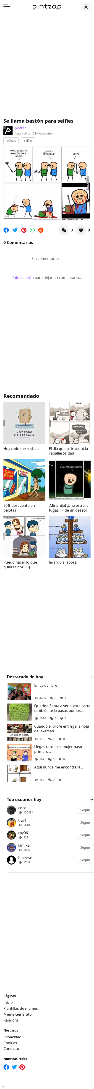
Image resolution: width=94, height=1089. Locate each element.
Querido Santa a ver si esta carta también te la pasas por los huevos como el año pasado (62, 708)
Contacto (11, 1048)
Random (10, 1020)
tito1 (22, 820)
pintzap (20, 128)
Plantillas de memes (20, 1008)
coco (22, 807)
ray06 (23, 832)
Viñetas (11, 141)
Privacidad (12, 1036)
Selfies (28, 141)
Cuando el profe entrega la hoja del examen (61, 728)
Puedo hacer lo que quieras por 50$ (20, 564)
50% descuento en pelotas (19, 508)
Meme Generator (18, 1014)
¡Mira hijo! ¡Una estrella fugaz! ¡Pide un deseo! (69, 508)
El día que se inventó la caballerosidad (68, 451)
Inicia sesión (23, 277)
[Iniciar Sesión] (86, 6)
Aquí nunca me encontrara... (58, 767)
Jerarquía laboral (63, 562)
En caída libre (45, 685)
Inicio (8, 1002)
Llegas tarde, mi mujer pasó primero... (58, 749)
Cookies (10, 1042)
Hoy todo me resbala (21, 448)
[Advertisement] (47, 65)
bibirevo (25, 857)
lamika (24, 845)
